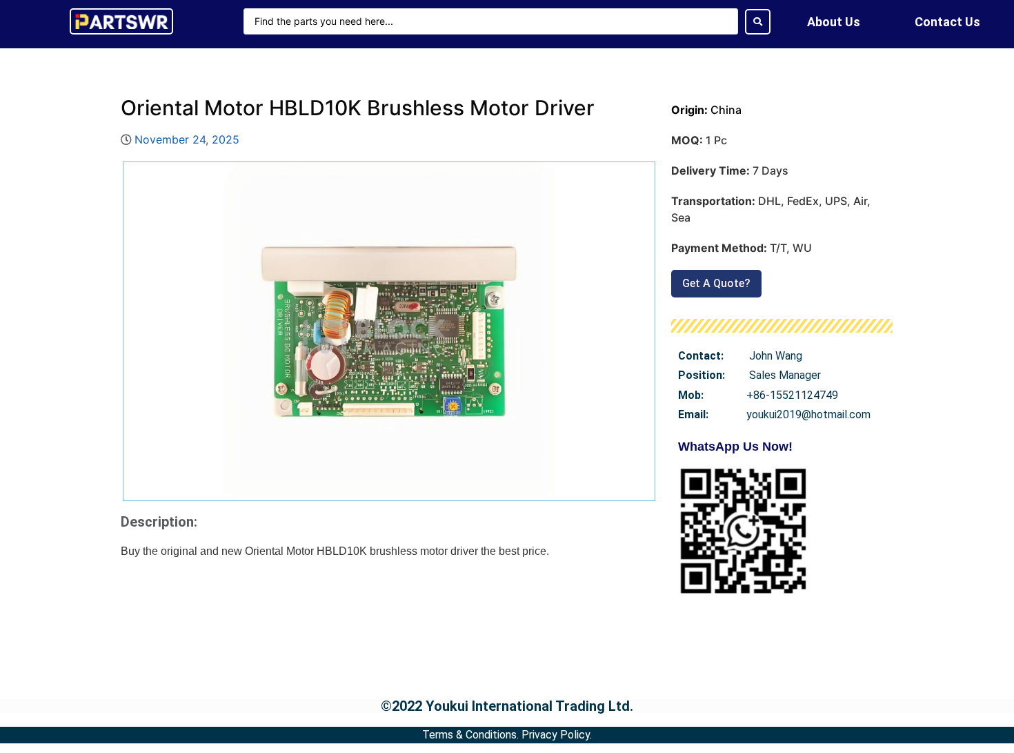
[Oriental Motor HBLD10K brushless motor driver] (389, 331)
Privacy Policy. (556, 734)
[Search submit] (758, 22)
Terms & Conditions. (470, 734)
